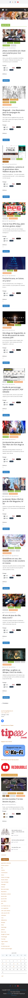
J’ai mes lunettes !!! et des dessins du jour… (12, 800)
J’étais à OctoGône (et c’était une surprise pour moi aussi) (14, 53)
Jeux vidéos (3, 901)
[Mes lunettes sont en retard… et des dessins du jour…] (5, 833)
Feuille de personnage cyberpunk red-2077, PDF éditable (13, 389)
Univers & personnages (6, 948)
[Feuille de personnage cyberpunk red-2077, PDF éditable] (14, 374)
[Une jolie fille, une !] (5, 848)
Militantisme (5, 161)
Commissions (6, 99)
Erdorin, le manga (5, 877)
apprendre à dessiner (6, 863)
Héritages (3, 884)
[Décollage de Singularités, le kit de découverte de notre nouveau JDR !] (14, 317)
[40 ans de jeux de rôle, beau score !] (14, 600)
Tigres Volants (4, 941)
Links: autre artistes (5, 910)
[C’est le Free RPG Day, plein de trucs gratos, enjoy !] (14, 208)
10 (2, 963)
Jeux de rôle (10, 42)
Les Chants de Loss (5, 906)
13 (13, 963)
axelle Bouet (12, 48)
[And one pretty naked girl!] (5, 841)
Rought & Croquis (5, 934)
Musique (3, 922)
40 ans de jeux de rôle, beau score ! (12, 616)
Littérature (3, 915)
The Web (17, 550)
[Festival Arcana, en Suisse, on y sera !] (14, 263)
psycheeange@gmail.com (7, 711)
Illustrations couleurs (15, 434)
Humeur (13, 159)
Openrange (3, 927)
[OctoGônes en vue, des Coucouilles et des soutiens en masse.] (14, 540)
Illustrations (6, 102)
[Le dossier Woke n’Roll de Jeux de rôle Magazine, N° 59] (14, 484)
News (16, 270)
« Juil (2, 976)
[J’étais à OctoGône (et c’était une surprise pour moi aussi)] (14, 35)
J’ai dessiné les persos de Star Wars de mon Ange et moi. (13, 444)
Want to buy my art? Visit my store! (10, 759)
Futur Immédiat (11, 325)
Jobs (4, 795)
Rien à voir (13, 45)
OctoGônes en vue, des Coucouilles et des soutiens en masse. (14, 560)
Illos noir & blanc (14, 99)
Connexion (3, 855)
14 (17, 963)
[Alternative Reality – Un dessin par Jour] (3, 10)
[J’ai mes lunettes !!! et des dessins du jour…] (14, 784)
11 (6, 963)
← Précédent (4, 703)
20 (13, 966)
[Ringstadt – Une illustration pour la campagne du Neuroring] (14, 92)
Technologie (4, 936)
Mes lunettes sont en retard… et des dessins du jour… (18, 832)
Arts (2, 868)
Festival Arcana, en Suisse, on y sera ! (13, 279)
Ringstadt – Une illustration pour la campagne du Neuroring (14, 112)
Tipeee (2, 944)
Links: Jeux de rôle (5, 913)
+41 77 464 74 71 (5, 712)
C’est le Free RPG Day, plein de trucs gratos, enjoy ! (14, 225)
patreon (3, 929)
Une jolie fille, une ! (16, 847)
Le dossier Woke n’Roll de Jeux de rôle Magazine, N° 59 (13, 501)
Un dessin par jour (7, 104)
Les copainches (6, 45)
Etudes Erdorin (4, 879)
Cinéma (3, 870)
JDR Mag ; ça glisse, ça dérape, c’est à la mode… (13, 671)
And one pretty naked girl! (18, 840)
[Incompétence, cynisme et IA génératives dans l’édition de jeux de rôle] (14, 151)
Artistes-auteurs (6, 159)
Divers (4, 42)
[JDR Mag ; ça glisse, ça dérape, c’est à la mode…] (14, 654)
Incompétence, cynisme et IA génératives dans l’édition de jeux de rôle (13, 169)
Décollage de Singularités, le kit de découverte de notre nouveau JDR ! (14, 335)
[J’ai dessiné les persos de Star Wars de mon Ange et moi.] (14, 427)
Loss (2, 917)
